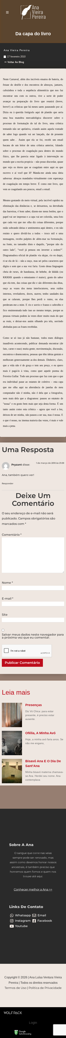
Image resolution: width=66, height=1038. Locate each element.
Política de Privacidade (45, 988)
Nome (7, 582)
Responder (7, 483)
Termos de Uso (15, 988)
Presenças (33, 705)
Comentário (11, 534)
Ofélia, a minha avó (40, 733)
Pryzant (16, 464)
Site (5, 614)
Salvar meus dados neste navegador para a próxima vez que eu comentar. (33, 636)
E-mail (7, 598)
